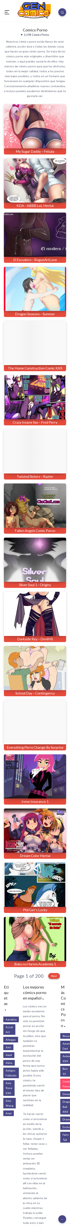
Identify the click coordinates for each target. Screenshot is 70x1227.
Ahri (8, 1047)
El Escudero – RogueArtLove (35, 260)
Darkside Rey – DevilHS (35, 639)
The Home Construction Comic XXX (35, 368)
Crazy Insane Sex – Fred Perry (35, 422)
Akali (9, 1055)
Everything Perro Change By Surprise (35, 747)
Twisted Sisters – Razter (35, 476)
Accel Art (9, 1029)
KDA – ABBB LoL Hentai (35, 205)
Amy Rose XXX (9, 1088)
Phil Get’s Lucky (35, 910)
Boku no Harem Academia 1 (35, 964)
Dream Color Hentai (35, 855)
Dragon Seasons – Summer (35, 314)
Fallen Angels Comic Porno (35, 530)
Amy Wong (9, 1103)
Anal (8, 1113)
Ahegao (11, 1039)
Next (54, 976)
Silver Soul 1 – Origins (35, 585)
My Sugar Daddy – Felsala (35, 151)
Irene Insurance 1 (35, 801)
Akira (9, 1062)
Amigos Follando (11, 1073)
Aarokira (11, 1019)
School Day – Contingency (35, 693)
